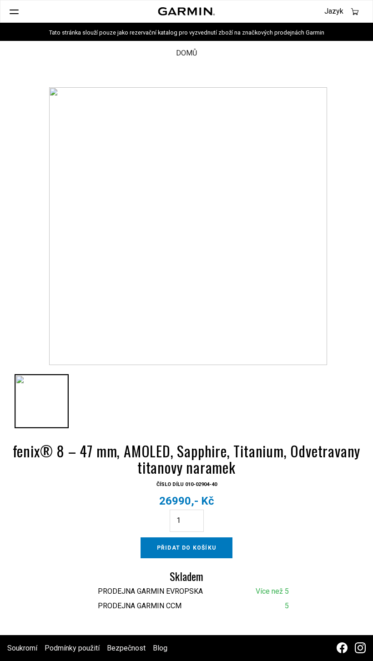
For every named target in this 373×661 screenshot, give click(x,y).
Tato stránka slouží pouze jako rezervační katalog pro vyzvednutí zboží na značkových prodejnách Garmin (186, 32)
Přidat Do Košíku (186, 548)
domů (186, 53)
